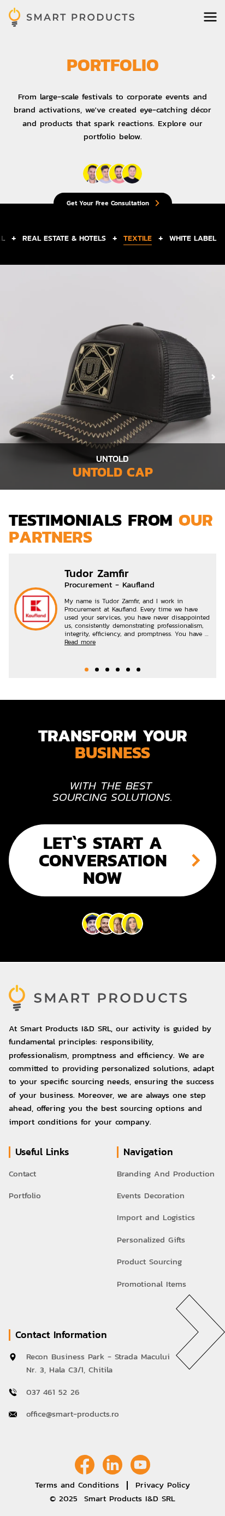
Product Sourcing (149, 1261)
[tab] (86, 669)
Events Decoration (151, 1195)
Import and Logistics (156, 1217)
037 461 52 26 (54, 1392)
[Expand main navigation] (210, 17)
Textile (137, 238)
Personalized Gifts (151, 1239)
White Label (192, 238)
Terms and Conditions (77, 1484)
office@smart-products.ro (72, 1413)
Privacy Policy (162, 1484)
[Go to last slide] (11, 377)
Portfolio (25, 1195)
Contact (22, 1173)
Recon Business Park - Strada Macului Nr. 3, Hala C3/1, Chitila (98, 1363)
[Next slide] (213, 377)
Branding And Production (166, 1173)
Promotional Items (151, 1283)
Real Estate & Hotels (64, 238)
